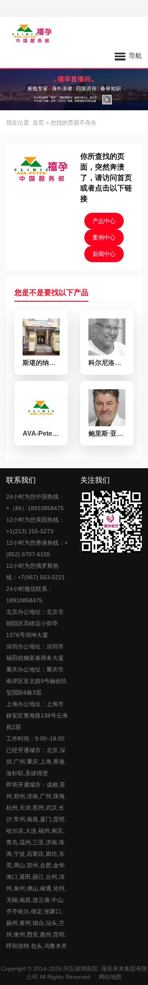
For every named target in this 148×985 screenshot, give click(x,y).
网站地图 (110, 976)
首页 (38, 122)
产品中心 (104, 221)
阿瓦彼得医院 (80, 968)
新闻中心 (104, 254)
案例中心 (104, 237)
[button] (128, 55)
